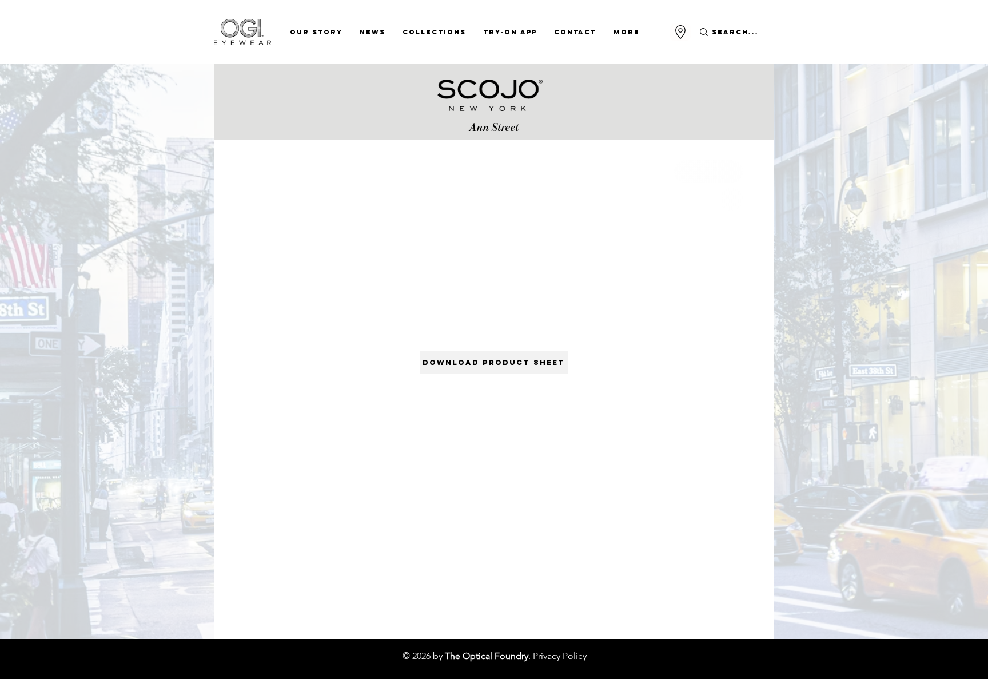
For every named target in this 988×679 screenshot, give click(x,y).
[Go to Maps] (680, 32)
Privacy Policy (560, 655)
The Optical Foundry (486, 655)
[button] (316, 32)
